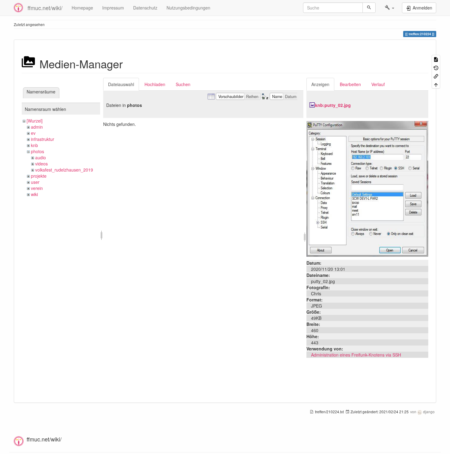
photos (37, 151)
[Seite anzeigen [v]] (436, 59)
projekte (39, 176)
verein (37, 188)
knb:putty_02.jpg (333, 105)
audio (40, 157)
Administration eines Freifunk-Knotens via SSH (356, 355)
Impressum (113, 8)
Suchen (183, 84)
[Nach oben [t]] (436, 84)
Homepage (82, 8)
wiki (34, 194)
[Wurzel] (35, 121)
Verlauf (378, 84)
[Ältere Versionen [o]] (436, 67)
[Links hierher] (436, 76)
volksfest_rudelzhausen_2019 (64, 170)
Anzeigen (320, 84)
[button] (389, 7)
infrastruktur (42, 139)
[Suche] (369, 7)
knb (34, 145)
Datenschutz (145, 8)
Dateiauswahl (121, 84)
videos (41, 164)
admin (37, 127)
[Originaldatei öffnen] (367, 188)
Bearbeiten (350, 84)
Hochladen (154, 84)
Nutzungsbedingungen (188, 8)
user (35, 182)
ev (33, 133)
